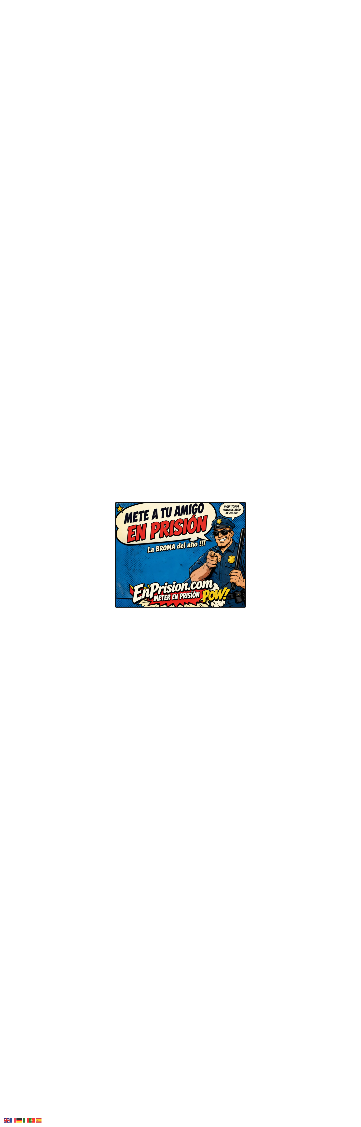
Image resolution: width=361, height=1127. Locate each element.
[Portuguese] (32, 1119)
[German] (19, 1119)
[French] (13, 1119)
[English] (7, 1119)
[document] (180, 563)
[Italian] (26, 1119)
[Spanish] (39, 1119)
